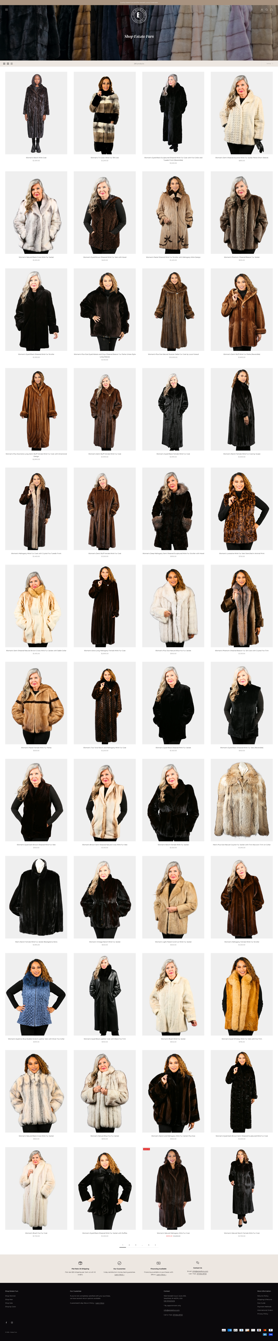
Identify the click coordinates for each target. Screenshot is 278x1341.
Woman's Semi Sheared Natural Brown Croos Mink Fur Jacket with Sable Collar (36, 651)
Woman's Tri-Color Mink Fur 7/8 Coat (105, 158)
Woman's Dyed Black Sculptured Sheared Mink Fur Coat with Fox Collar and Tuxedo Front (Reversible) (173, 159)
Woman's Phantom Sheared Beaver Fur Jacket (242, 257)
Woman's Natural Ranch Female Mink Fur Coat (242, 1233)
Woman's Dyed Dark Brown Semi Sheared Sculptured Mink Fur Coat (242, 1136)
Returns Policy (262, 1296)
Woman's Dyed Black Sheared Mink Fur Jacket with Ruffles (104, 1233)
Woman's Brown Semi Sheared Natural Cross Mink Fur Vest (104, 845)
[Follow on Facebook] (6, 1322)
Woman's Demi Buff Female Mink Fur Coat (104, 454)
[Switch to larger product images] (4, 64)
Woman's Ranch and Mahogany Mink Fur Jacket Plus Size (173, 1136)
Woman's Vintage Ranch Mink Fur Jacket (104, 942)
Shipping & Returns (264, 1299)
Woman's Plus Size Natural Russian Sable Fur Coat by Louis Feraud (173, 354)
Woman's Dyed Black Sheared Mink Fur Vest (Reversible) (241, 748)
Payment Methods (264, 1307)
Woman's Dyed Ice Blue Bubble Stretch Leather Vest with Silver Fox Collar (36, 1039)
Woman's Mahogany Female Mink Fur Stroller (241, 942)
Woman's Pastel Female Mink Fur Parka (36, 748)
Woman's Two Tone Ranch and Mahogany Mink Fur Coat (104, 748)
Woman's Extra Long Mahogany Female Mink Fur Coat (105, 651)
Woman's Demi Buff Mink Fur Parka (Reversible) (241, 354)
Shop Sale (9, 1303)
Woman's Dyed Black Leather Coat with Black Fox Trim (105, 1039)
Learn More (100, 1303)
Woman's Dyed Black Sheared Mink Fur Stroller (36, 354)
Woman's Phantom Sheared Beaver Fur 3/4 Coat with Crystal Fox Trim (242, 651)
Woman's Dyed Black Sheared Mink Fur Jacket (173, 748)
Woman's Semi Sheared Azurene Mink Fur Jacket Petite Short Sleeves (241, 158)
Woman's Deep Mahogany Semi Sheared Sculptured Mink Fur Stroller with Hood (173, 553)
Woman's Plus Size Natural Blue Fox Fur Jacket (173, 651)
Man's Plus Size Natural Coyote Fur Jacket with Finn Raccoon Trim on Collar (242, 845)
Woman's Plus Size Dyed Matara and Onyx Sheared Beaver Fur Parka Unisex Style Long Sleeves (105, 355)
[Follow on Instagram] (12, 1322)
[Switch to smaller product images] (8, 64)
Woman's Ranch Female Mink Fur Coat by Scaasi (241, 454)
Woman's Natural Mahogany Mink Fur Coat (173, 1233)
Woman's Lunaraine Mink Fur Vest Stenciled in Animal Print (241, 553)
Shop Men (9, 1299)
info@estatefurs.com (200, 1271)
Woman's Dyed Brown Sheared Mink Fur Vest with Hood (104, 257)
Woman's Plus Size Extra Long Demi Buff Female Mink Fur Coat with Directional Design (36, 455)
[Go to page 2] (155, 1245)
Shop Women (10, 1296)
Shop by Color (10, 1307)
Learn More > (119, 1275)
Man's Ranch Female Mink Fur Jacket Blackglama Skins (36, 942)
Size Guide (261, 1303)
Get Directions (169, 1301)
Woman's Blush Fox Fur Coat (36, 1233)
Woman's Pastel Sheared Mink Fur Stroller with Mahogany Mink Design (173, 257)
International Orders (265, 1310)
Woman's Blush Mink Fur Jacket (173, 1039)
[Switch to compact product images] (12, 64)
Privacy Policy (262, 1314)
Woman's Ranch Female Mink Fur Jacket (173, 845)
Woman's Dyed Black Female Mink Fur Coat (173, 454)
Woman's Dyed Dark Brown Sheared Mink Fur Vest (36, 845)
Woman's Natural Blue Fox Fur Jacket (104, 1136)
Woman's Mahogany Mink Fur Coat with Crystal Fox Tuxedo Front (36, 553)
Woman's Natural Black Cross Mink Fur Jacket (36, 257)
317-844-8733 (202, 1274)
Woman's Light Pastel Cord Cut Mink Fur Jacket (173, 942)
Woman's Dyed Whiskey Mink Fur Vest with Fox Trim (242, 1039)
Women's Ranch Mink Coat (36, 158)
